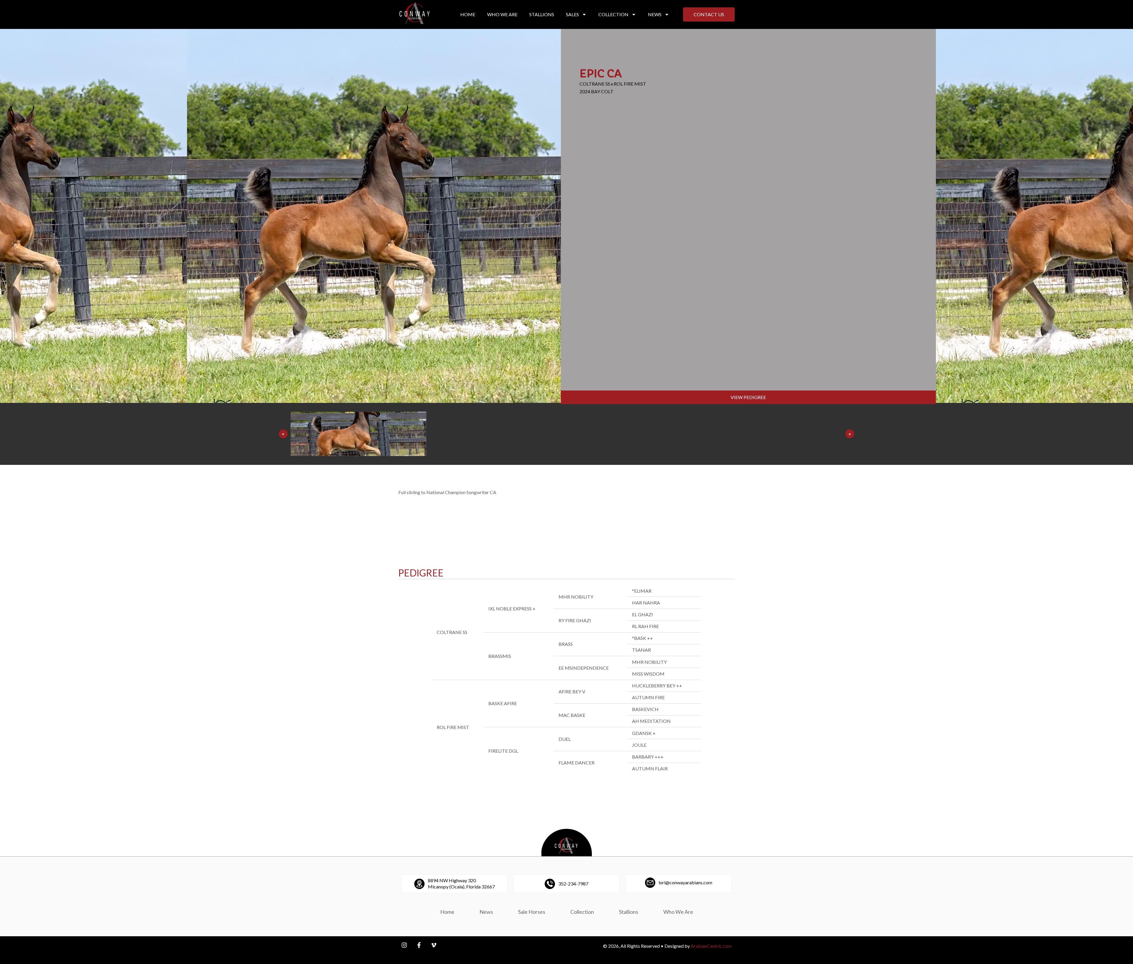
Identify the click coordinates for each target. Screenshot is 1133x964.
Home (467, 14)
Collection (613, 14)
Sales (572, 14)
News (655, 14)
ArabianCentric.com (711, 946)
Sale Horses (531, 912)
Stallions (541, 14)
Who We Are (502, 14)
